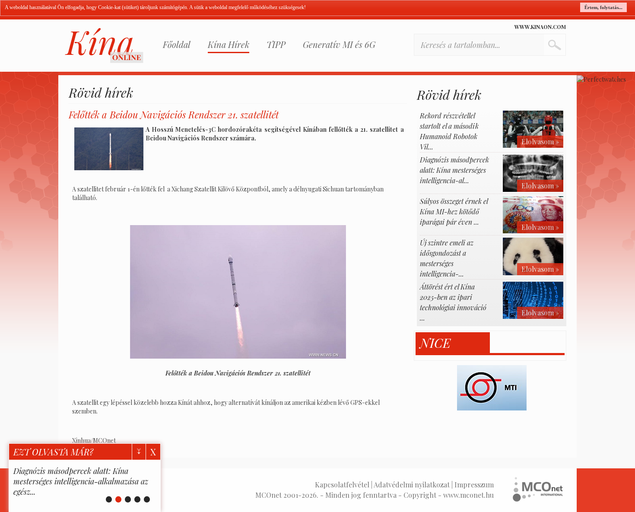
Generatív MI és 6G (339, 44)
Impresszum (474, 484)
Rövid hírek (101, 92)
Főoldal (176, 44)
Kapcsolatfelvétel (342, 484)
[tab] (453, 342)
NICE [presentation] (435, 342)
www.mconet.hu (468, 494)
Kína (104, 45)
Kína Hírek (228, 44)
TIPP (276, 44)
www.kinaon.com (540, 26)
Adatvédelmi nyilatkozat (412, 484)
